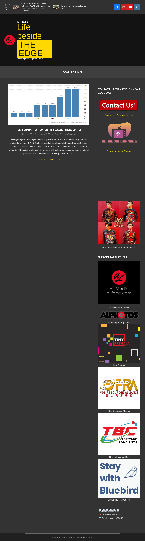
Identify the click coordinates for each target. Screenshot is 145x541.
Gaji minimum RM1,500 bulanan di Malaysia (49, 130)
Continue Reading (49, 159)
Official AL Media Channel (119, 151)
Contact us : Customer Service (119, 115)
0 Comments (70, 134)
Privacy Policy (56, 537)
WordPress (89, 537)
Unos (74, 537)
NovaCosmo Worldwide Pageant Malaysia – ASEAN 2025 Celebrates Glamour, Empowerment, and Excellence (28, 7)
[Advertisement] (97, 39)
